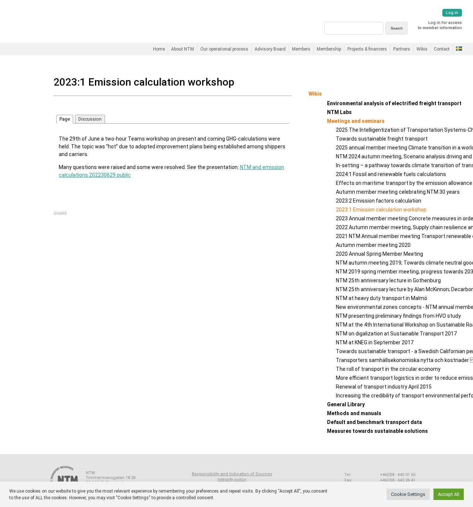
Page (64, 119)
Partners (401, 49)
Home (159, 49)
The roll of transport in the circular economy (388, 369)
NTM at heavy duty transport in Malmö (381, 298)
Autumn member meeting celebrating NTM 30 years (398, 192)
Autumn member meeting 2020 (373, 245)
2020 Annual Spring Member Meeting (379, 254)
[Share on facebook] (58, 220)
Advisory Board (270, 49)
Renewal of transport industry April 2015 (384, 387)
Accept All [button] (448, 494)
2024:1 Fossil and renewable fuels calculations (391, 174)
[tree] (362, 267)
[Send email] (77, 220)
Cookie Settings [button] (408, 494)
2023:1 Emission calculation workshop (381, 210)
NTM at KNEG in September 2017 (375, 342)
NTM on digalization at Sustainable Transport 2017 (396, 334)
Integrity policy (232, 479)
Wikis (422, 49)
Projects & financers (367, 49)
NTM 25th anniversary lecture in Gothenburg (388, 280)
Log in (452, 12)
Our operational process (224, 49)
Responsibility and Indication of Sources (232, 474)
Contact (442, 49)
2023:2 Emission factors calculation (378, 201)
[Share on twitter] (68, 220)
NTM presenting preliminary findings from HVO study (398, 316)
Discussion (90, 119)
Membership (329, 49)
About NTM (182, 49)
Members (301, 49)
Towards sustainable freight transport (382, 139)
